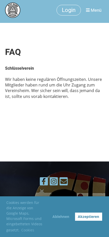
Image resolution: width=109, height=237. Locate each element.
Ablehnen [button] (60, 216)
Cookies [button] (27, 230)
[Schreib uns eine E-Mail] (64, 182)
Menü (95, 10)
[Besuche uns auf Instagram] (54, 182)
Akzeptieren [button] (88, 216)
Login (69, 10)
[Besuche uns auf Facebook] (44, 182)
